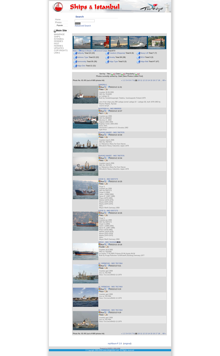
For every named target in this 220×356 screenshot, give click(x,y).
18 (159, 80)
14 (149, 80)
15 (151, 80)
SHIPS (57, 37)
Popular (60, 25)
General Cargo (101, 51)
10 (139, 80)
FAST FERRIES (58, 45)
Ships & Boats (86, 51)
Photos (58, 22)
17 (156, 80)
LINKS (57, 53)
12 (144, 80)
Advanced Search (83, 26)
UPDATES (59, 48)
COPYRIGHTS (61, 50)
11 (141, 80)
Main (75, 51)
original (127, 343)
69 (164, 80)
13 (146, 80)
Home (58, 19)
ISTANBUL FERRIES (59, 40)
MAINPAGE (59, 34)
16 (154, 80)
